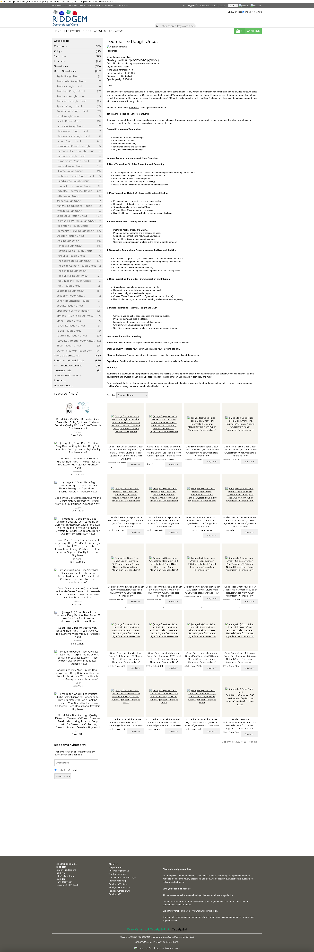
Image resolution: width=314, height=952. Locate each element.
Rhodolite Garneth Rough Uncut (77, 265)
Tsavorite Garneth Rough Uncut (77, 340)
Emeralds (77, 61)
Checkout (253, 30)
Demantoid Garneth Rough (77, 146)
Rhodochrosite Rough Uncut (77, 260)
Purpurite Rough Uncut (77, 255)
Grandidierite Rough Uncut (77, 181)
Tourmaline (134, 107)
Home (57, 31)
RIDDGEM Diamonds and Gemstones (155, 937)
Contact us (116, 31)
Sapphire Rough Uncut (77, 290)
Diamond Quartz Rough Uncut (77, 151)
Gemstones (77, 66)
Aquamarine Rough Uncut (77, 111)
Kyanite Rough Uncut (77, 210)
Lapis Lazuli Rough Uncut (77, 215)
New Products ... (63, 385)
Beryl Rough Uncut (77, 116)
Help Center (115, 867)
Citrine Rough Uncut (77, 141)
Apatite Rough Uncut (77, 106)
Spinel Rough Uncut (77, 320)
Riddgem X (115, 894)
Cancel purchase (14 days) (122, 877)
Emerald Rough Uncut (77, 166)
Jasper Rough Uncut (77, 200)
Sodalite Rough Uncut (77, 305)
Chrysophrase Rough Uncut (77, 136)
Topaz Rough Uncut (77, 330)
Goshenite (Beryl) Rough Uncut (77, 176)
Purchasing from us (119, 870)
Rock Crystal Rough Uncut (77, 275)
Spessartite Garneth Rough (77, 310)
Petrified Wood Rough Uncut (77, 250)
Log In (222, 5)
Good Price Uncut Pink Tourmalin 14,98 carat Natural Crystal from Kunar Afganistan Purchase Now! (125, 722)
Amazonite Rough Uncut (77, 81)
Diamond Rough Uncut (77, 156)
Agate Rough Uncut (77, 76)
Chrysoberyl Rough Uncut (77, 131)
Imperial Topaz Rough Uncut (77, 186)
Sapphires (77, 56)
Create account (208, 5)
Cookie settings (117, 874)
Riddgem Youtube (118, 884)
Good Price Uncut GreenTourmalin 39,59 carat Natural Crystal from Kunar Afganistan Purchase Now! (202, 589)
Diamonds (77, 46)
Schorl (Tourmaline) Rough (77, 300)
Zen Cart (190, 937)
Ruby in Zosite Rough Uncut (77, 280)
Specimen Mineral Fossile (77, 360)
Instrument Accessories (77, 365)
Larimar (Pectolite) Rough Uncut (77, 220)
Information (72, 31)
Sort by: (111, 395)
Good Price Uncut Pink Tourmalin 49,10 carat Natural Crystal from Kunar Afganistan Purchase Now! (201, 722)
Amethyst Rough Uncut (77, 91)
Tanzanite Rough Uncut (77, 325)
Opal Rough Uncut (77, 240)
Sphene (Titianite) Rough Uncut (77, 315)
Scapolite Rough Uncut (77, 295)
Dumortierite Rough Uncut (77, 161)
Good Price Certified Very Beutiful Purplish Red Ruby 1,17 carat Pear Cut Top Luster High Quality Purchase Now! (77, 463)
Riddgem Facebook (119, 887)
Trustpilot (179, 929)
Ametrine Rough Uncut (77, 96)
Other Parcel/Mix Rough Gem (77, 350)
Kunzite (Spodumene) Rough (77, 205)
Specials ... (60, 380)
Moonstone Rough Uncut (77, 225)
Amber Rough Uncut (77, 86)
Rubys (77, 51)
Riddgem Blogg (117, 880)
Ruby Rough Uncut (77, 285)
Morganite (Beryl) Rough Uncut (77, 230)
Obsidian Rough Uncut (77, 235)
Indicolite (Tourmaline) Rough (77, 191)
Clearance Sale (77, 370)
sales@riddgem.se (66, 863)
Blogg (87, 31)
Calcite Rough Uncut (77, 121)
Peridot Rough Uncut (77, 245)
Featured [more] (66, 393)
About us (100, 31)
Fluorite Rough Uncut (77, 171)
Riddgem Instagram (119, 890)
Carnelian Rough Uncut (77, 126)
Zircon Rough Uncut (77, 345)
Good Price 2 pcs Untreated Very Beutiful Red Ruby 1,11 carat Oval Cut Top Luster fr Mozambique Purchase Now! (78, 632)
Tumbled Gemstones (77, 355)
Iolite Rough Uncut (77, 196)
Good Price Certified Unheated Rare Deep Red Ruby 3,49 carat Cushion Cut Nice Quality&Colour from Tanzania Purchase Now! (78, 424)
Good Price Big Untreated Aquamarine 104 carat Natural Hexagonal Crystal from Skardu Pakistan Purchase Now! (78, 500)
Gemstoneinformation (67, 375)
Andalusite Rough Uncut (77, 101)
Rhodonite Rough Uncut (77, 270)
